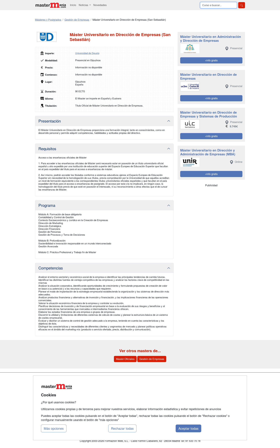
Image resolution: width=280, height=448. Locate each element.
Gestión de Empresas (151, 359)
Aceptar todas (188, 428)
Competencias (50, 268)
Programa (46, 205)
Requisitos (47, 148)
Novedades (100, 5)
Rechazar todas (122, 428)
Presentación (49, 121)
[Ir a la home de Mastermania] (50, 5)
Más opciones (54, 428)
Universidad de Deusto (87, 53)
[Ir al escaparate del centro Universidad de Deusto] (52, 37)
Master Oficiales (125, 359)
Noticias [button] (84, 5)
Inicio (73, 5)
